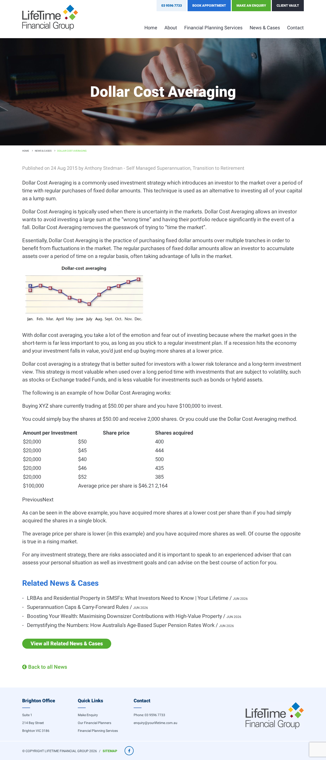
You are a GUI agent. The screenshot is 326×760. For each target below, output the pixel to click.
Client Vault (288, 5)
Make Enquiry (88, 715)
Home (150, 28)
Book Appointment (209, 5)
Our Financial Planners (94, 723)
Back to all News (47, 667)
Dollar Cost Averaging (72, 150)
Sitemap (110, 751)
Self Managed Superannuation (158, 168)
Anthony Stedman (103, 168)
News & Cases (265, 28)
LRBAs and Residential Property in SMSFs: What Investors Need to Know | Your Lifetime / (137, 598)
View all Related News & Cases (67, 644)
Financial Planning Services (213, 28)
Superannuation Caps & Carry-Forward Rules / (87, 607)
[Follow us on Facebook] (129, 750)
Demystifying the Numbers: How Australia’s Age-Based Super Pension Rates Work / (130, 625)
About (170, 28)
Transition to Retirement (218, 168)
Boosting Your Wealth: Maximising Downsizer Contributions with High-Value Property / (134, 616)
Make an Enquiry (251, 5)
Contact (295, 28)
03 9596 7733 (155, 715)
